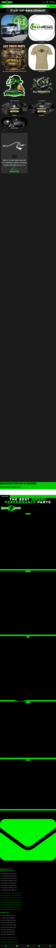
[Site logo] (7, 2)
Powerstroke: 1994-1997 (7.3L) (8, 873)
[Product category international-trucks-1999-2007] (14, 29)
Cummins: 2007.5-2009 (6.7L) (8, 927)
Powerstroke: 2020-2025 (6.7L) (9, 890)
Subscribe (4, 496)
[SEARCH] (47, 6)
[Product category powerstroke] (14, 123)
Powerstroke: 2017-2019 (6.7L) (8, 885)
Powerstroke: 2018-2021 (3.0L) (9, 887)
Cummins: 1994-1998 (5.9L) (8, 918)
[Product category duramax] (41, 110)
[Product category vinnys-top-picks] (14, 87)
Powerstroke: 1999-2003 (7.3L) (9, 876)
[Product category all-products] (41, 87)
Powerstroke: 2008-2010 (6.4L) (9, 880)
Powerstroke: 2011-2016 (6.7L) (8, 883)
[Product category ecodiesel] (41, 29)
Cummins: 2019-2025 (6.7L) (8, 934)
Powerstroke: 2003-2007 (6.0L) (9, 878)
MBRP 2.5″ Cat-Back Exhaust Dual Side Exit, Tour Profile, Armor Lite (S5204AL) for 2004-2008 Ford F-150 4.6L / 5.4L (14, 163)
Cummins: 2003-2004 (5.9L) (8, 922)
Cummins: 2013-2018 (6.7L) (8, 932)
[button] (13, 156)
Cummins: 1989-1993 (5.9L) (8, 915)
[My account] (44, 2)
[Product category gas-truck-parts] (14, 58)
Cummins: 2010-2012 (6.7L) (8, 929)
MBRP (14, 167)
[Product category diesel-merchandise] (41, 58)
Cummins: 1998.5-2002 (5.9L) (8, 920)
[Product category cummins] (14, 110)
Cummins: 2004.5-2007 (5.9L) (8, 925)
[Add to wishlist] (15, 156)
